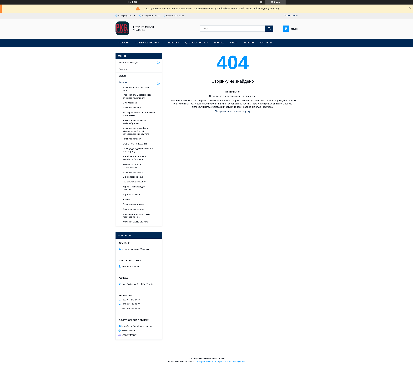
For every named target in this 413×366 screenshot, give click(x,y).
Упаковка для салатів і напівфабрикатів (134, 121)
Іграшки (127, 199)
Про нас (219, 42)
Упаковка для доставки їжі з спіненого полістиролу (137, 96)
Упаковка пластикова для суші (136, 88)
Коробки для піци (131, 194)
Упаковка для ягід (132, 107)
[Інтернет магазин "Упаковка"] (122, 34)
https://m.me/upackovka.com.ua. (136, 326)
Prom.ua (222, 359)
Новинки (173, 42)
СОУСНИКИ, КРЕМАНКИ (135, 144)
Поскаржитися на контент (207, 362)
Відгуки (122, 75)
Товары (123, 82)
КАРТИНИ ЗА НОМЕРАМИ (136, 222)
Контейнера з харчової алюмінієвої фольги (134, 157)
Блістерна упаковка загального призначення (139, 114)
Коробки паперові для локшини (134, 188)
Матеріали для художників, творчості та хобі (136, 215)
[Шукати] (269, 29)
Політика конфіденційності (232, 362)
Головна (123, 42)
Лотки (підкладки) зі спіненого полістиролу (138, 150)
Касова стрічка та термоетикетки (132, 165)
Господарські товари (133, 204)
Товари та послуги (147, 42)
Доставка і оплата (196, 42)
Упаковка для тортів (133, 172)
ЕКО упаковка (130, 103)
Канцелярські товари (133, 209)
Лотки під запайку (132, 139)
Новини (249, 42)
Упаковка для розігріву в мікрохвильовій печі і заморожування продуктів (136, 131)
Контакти (266, 42)
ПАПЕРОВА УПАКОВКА (134, 181)
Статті (234, 42)
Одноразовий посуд (133, 177)
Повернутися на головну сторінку (232, 111)
